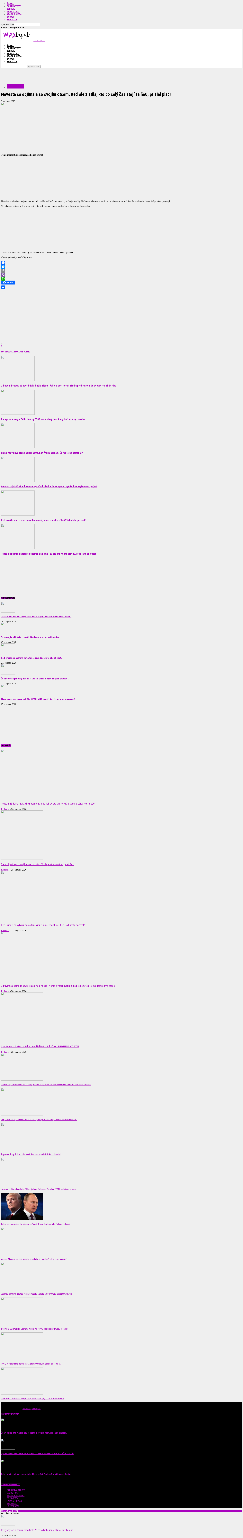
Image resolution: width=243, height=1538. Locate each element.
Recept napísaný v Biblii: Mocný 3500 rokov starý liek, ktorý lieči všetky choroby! (43, 419)
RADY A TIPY (13, 11)
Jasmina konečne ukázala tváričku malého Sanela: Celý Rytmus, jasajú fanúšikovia (36, 1294)
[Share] (121, 287)
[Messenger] (121, 267)
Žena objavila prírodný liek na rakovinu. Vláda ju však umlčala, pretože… (35, 678)
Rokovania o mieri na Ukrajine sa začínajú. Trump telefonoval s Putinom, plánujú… (36, 1224)
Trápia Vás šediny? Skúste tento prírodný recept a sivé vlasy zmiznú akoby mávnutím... (39, 1119)
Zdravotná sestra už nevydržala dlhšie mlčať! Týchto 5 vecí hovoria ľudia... (36, 616)
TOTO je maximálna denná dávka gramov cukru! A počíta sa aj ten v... (31, 1363)
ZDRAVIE (11, 9)
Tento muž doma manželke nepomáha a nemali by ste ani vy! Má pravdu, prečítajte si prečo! (48, 553)
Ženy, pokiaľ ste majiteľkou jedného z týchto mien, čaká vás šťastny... (34, 1432)
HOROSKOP (12, 19)
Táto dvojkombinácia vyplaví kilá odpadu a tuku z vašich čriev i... (31, 637)
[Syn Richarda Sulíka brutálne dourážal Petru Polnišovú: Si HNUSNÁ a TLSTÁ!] (22, 1041)
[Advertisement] (52, 74)
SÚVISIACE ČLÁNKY (9, 352)
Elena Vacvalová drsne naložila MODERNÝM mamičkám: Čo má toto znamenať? (42, 452)
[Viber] (121, 275)
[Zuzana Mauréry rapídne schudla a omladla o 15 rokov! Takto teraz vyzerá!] (22, 1254)
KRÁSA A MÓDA (14, 14)
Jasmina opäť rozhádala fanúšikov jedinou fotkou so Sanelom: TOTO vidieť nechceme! (38, 1189)
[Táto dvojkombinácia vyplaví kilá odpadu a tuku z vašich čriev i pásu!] (8, 632)
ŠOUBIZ (10, 3)
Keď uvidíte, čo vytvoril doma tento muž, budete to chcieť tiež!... (31, 658)
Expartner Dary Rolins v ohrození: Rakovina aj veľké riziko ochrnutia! (30, 1154)
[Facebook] (121, 263)
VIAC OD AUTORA (23, 352)
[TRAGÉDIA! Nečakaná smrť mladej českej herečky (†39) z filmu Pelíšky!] (22, 1394)
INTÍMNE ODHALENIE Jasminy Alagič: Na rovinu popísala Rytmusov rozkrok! (34, 1329)
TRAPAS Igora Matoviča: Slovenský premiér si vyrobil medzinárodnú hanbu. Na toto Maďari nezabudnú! (46, 1084)
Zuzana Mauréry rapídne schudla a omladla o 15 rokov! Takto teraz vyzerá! (34, 1259)
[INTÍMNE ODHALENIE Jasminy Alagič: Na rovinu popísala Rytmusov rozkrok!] (22, 1324)
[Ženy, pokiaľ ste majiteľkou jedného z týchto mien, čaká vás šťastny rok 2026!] (8, 1428)
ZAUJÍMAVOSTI (14, 6)
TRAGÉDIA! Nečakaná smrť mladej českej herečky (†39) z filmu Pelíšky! (32, 1398)
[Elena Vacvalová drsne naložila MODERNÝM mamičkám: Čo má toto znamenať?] (18, 447)
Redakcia (5, 809)
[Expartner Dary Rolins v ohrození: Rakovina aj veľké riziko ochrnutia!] (22, 1149)
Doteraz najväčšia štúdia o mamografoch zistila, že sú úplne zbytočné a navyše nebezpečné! (49, 486)
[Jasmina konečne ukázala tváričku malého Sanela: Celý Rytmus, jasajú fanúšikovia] (22, 1289)
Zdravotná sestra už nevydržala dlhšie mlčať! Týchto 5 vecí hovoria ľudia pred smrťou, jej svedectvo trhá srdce (58, 385)
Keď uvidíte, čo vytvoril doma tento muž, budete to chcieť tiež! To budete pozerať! (43, 520)
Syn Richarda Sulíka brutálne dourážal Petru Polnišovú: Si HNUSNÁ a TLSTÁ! (40, 1046)
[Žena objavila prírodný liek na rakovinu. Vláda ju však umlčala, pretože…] (8, 674)
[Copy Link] (121, 271)
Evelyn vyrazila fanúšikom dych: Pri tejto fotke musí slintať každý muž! (37, 1530)
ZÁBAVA (10, 17)
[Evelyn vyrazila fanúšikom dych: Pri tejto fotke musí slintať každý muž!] (8, 1525)
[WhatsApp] (121, 279)
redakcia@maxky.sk (31, 1408)
